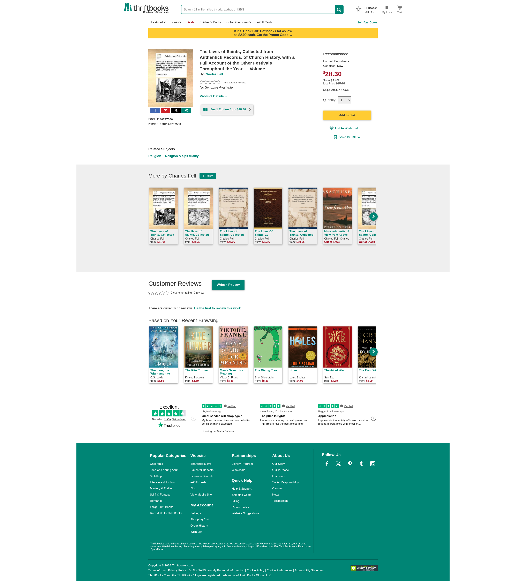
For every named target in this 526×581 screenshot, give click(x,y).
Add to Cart (347, 115)
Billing (235, 501)
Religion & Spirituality (182, 156)
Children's (156, 463)
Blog (193, 488)
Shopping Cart (199, 519)
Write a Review (228, 285)
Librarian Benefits (201, 476)
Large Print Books (161, 506)
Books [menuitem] (175, 22)
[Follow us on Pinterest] (350, 464)
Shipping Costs (241, 494)
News (275, 494)
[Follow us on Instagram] (373, 464)
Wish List (196, 531)
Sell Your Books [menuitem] (367, 22)
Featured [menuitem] (157, 22)
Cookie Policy (255, 570)
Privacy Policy (177, 570)
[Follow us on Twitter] (338, 464)
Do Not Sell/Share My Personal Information (216, 570)
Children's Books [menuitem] (210, 22)
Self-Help (156, 476)
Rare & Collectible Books (166, 513)
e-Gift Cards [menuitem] (264, 22)
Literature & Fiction (162, 482)
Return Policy (240, 507)
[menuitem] (371, 8)
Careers (277, 488)
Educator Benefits (201, 469)
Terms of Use (157, 570)
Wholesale (238, 469)
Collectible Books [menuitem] (237, 22)
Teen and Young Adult (164, 469)
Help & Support (241, 488)
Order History (199, 525)
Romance (156, 500)
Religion (154, 156)
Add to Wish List (346, 128)
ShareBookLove (200, 463)
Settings (195, 513)
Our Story (278, 463)
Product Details (212, 96)
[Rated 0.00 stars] (210, 82)
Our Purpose (280, 469)
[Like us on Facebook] (327, 464)
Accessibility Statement (309, 570)
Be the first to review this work (217, 308)
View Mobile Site (201, 494)
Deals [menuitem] (190, 22)
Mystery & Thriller (161, 488)
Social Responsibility (285, 482)
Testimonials (280, 500)
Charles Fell (213, 74)
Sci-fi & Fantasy (160, 494)
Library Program (242, 463)
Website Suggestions (245, 513)
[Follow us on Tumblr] (361, 464)
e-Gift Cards (198, 482)
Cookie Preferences (279, 570)
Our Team (278, 476)
